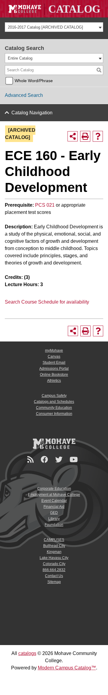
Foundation (54, 525)
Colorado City (54, 564)
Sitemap (54, 582)
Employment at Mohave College (54, 495)
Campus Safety (54, 396)
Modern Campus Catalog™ (67, 667)
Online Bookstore (54, 374)
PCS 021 (45, 205)
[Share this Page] (73, 136)
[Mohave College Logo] (54, 443)
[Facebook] (45, 460)
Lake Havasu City (54, 558)
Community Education (54, 408)
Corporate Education (54, 489)
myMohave (54, 350)
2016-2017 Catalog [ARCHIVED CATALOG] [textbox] (45, 27)
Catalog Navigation (31, 112)
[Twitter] (59, 460)
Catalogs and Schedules (54, 402)
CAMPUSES (54, 540)
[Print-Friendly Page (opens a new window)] (85, 136)
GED (54, 513)
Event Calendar (54, 501)
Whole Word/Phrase (34, 80)
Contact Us (54, 576)
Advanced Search (24, 95)
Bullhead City (54, 546)
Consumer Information (54, 414)
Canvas (54, 356)
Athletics (54, 380)
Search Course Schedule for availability (47, 301)
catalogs (27, 653)
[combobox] (54, 27)
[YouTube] (75, 460)
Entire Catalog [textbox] (20, 58)
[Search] (99, 70)
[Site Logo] (54, 8)
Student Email (54, 362)
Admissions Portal (54, 368)
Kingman (54, 552)
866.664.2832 (54, 570)
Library (54, 519)
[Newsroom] (31, 460)
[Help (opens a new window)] (98, 136)
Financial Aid (54, 507)
